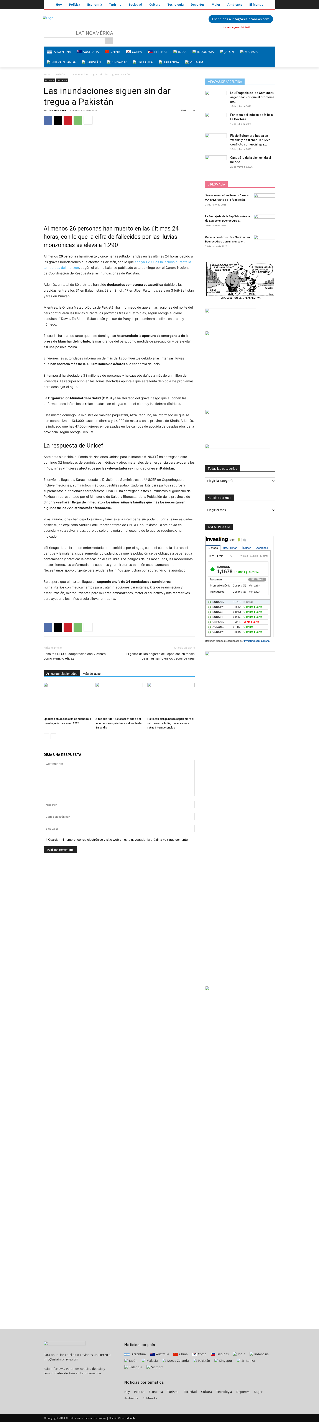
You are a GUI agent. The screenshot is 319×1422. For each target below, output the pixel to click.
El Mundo (150, 1398)
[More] (88, 120)
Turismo (173, 1392)
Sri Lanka (248, 1361)
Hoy (127, 1392)
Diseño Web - (122, 1418)
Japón (132, 1361)
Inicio (47, 74)
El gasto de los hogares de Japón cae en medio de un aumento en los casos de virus (161, 656)
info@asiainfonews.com (61, 1359)
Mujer (258, 1392)
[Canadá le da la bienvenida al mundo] (216, 162)
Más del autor (92, 673)
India (241, 1354)
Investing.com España (257, 641)
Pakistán (60, 74)
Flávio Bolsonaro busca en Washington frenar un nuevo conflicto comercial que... (250, 140)
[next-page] (53, 736)
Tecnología (224, 1392)
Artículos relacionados (61, 673)
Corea (201, 1354)
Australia (162, 1354)
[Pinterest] (68, 120)
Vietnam (156, 1367)
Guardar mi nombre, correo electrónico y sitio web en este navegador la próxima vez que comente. (118, 839)
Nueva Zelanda (177, 1361)
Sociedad (62, 80)
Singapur (225, 1361)
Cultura (206, 1392)
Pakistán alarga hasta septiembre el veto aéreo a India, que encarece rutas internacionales (170, 723)
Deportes (243, 1392)
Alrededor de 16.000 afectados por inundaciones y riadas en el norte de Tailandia (118, 723)
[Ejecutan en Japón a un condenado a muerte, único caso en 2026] (67, 699)
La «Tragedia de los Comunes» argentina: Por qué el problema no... (252, 97)
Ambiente (131, 1398)
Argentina (138, 1354)
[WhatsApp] (78, 120)
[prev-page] (46, 736)
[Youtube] (269, 27)
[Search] (109, 40)
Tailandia (135, 1367)
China (183, 1354)
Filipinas (222, 1354)
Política (139, 1392)
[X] (58, 120)
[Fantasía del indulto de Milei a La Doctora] (216, 120)
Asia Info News (57, 110)
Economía (156, 1392)
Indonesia (261, 1354)
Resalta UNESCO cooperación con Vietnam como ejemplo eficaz (75, 656)
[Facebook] (261, 27)
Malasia (152, 1361)
